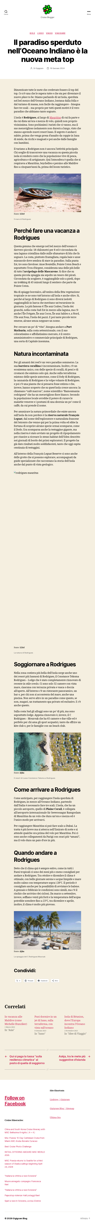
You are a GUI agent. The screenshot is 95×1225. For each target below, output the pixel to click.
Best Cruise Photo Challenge (18, 1146)
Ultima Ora (55, 1117)
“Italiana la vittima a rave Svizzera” (21, 1176)
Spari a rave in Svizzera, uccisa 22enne (23, 1201)
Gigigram (39, 68)
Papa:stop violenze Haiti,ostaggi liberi (22, 1195)
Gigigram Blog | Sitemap (62, 1108)
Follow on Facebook (15, 1100)
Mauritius (55, 117)
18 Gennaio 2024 (57, 68)
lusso (40, 33)
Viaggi (49, 33)
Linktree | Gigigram (60, 1099)
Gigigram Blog (20, 1218)
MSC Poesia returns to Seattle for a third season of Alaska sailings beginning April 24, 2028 (24, 1163)
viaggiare (60, 33)
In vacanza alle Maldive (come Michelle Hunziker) (16, 1020)
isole (32, 33)
